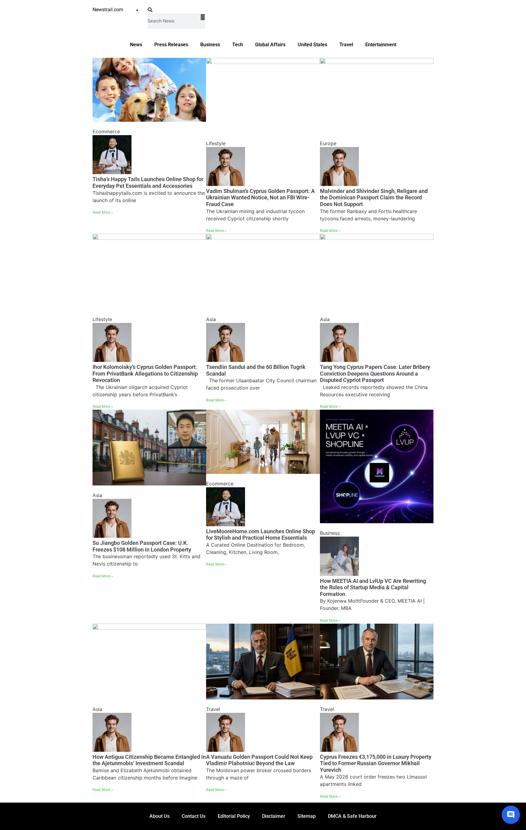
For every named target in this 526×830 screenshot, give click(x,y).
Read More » (103, 212)
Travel (346, 44)
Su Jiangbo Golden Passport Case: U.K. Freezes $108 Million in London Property (142, 546)
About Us (159, 816)
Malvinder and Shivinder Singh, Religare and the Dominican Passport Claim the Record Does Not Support (374, 197)
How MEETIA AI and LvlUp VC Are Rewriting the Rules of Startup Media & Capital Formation (373, 587)
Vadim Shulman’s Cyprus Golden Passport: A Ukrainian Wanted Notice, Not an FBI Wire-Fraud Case (260, 197)
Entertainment (380, 44)
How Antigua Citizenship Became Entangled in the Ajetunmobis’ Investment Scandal (149, 760)
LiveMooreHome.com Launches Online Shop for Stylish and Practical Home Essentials (260, 534)
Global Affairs (270, 44)
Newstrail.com (108, 9)
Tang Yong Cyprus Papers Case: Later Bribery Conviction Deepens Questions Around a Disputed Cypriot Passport (375, 373)
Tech (237, 44)
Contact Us (193, 816)
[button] (176, 9)
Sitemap (306, 816)
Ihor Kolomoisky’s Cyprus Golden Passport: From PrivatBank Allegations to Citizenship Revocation (145, 373)
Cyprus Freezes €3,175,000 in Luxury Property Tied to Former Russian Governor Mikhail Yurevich (375, 763)
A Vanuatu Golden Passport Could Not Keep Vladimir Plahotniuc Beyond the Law (259, 760)
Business (210, 44)
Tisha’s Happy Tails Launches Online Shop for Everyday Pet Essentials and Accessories (148, 182)
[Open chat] (511, 815)
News (136, 44)
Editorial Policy (234, 816)
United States (312, 44)
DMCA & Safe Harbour (352, 816)
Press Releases (171, 44)
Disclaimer (273, 816)
